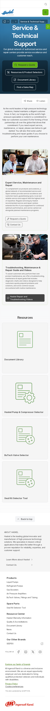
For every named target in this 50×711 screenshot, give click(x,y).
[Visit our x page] (32, 651)
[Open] (45, 12)
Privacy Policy (11, 684)
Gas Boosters (12, 590)
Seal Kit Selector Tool (16, 608)
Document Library (14, 625)
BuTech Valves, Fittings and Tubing (22, 597)
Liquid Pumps (12, 582)
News (9, 629)
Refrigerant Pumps (15, 586)
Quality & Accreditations (17, 622)
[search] (46, 4)
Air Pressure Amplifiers (16, 593)
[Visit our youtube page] (40, 651)
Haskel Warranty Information (19, 618)
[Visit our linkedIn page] (25, 651)
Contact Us (11, 633)
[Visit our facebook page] (18, 651)
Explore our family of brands (17, 664)
